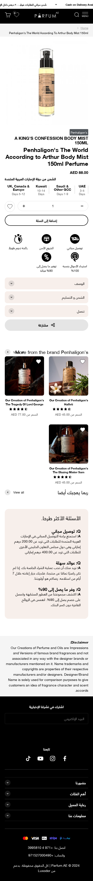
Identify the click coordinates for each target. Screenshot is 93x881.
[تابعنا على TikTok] (28, 758)
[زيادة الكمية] (24, 206)
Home (84, 27)
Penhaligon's (79, 132)
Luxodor (44, 870)
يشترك (46, 733)
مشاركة (43, 325)
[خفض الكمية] (82, 206)
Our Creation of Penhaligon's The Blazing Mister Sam (68, 470)
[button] (62, 409)
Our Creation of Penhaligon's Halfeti (68, 402)
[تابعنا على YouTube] (40, 758)
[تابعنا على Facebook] (65, 758)
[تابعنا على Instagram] (52, 758)
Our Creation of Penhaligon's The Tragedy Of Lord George (24, 402)
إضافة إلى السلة (46, 220)
